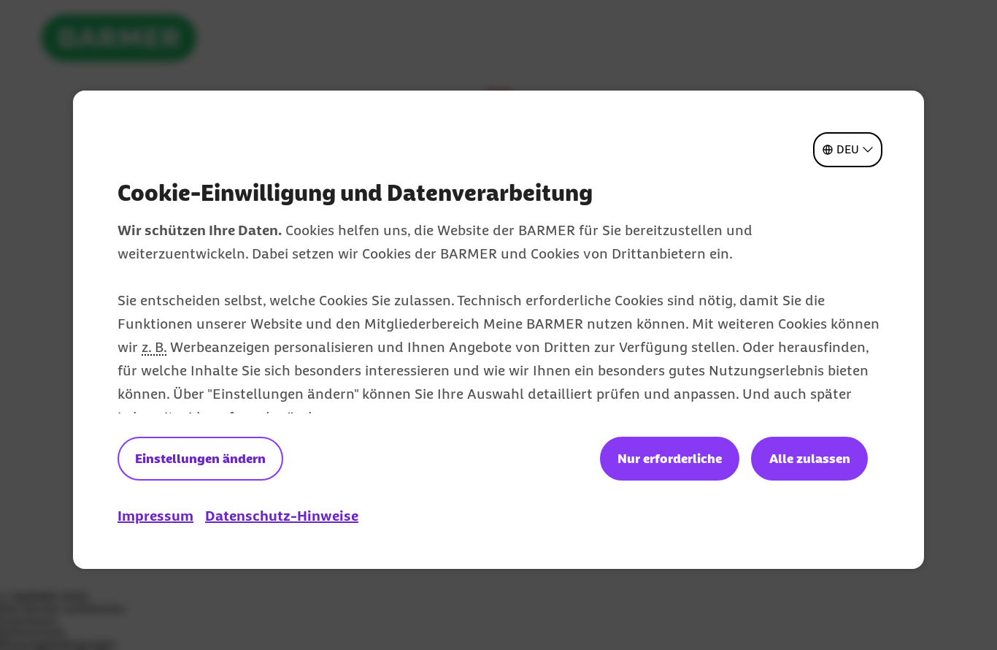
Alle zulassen (809, 458)
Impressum (155, 516)
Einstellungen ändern (200, 458)
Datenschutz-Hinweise (281, 516)
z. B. (154, 347)
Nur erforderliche (669, 458)
